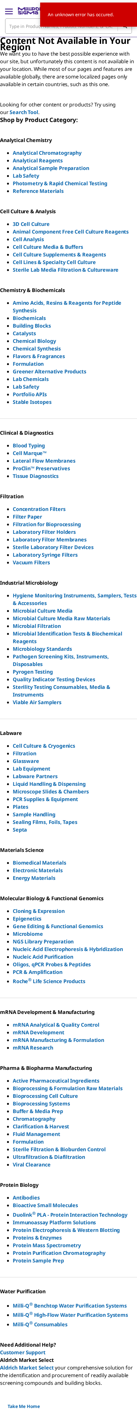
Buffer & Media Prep (38, 1111)
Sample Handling (34, 814)
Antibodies (26, 1197)
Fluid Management (36, 1134)
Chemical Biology (34, 340)
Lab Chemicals (31, 379)
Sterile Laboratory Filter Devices (53, 547)
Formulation (28, 363)
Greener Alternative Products (49, 371)
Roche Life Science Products (49, 981)
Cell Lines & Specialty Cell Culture (54, 262)
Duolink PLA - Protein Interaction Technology (70, 1214)
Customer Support (22, 1352)
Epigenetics (27, 918)
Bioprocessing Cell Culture (45, 1095)
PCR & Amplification (37, 972)
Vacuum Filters (31, 562)
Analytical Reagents (38, 160)
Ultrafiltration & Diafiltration (49, 1156)
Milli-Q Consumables (40, 1324)
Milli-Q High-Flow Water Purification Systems (70, 1314)
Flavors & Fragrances (39, 356)
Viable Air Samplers (37, 702)
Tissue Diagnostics (36, 476)
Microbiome (28, 933)
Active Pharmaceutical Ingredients (56, 1080)
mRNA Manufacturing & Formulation (58, 1040)
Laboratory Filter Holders (44, 531)
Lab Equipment (31, 768)
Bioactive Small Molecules (45, 1205)
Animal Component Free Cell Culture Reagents (71, 231)
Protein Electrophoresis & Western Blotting (66, 1230)
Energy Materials (34, 877)
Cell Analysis (28, 239)
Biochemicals (29, 318)
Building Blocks (32, 325)
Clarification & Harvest (41, 1126)
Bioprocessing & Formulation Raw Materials (67, 1088)
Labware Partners (35, 776)
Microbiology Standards (42, 648)
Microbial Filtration (37, 625)
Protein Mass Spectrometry (47, 1245)
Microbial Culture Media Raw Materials (61, 618)
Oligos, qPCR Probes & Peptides (52, 964)
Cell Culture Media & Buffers (48, 246)
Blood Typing (29, 445)
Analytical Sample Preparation (51, 168)
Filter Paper (27, 516)
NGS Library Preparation (43, 941)
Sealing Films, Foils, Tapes (45, 822)
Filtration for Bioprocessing (47, 524)
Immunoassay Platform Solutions (54, 1222)
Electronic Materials (38, 870)
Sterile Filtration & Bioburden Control (59, 1149)
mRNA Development (38, 1032)
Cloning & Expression (39, 911)
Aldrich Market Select (27, 1367)
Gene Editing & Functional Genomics (58, 926)
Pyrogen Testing (33, 671)
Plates (20, 806)
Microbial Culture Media (43, 610)
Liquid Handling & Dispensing (49, 783)
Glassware (26, 761)
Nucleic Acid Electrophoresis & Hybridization (68, 949)
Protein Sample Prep (38, 1260)
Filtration (24, 753)
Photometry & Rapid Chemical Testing (60, 183)
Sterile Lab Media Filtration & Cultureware (66, 269)
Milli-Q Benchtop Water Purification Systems (70, 1305)
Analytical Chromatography (47, 152)
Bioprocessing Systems (41, 1103)
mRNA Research (33, 1047)
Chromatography (34, 1118)
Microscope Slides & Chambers (51, 791)
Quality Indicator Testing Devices (54, 679)
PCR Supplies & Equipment (45, 799)
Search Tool (24, 112)
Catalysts (24, 333)
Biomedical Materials (39, 862)
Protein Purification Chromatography (59, 1252)
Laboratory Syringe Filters (45, 554)
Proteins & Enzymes (37, 1237)
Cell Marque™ (30, 453)
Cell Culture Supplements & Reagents (59, 254)
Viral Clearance (32, 1164)
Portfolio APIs (30, 394)
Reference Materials (38, 190)
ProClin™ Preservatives (41, 468)
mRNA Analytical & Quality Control (56, 1024)
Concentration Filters (39, 509)
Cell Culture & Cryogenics (44, 745)
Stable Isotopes (32, 401)
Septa (20, 829)
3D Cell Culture (31, 224)
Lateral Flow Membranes (44, 460)
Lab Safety (26, 175)
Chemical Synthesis (37, 348)
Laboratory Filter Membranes (50, 539)
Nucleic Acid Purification (43, 956)
